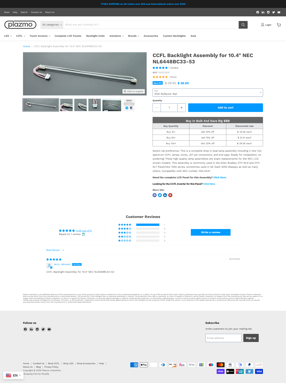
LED (7, 35)
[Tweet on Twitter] (160, 195)
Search (24, 12)
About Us (49, 12)
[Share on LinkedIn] (165, 195)
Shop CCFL (54, 363)
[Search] (243, 25)
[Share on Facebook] (155, 195)
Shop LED (68, 363)
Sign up (251, 338)
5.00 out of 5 (84, 230)
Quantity (157, 100)
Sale (193, 35)
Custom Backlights (174, 35)
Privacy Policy (51, 367)
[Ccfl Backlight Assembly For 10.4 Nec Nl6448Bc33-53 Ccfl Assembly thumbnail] (41, 104)
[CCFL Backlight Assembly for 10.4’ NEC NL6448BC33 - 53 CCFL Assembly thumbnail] (129, 104)
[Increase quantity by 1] (182, 107)
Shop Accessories (86, 363)
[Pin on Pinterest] (170, 195)
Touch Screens (39, 35)
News (6, 12)
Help (15, 12)
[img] (53, 259)
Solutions (116, 35)
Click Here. (220, 177)
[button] (160, 67)
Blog (38, 367)
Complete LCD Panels (68, 35)
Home (26, 46)
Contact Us (36, 12)
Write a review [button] (210, 232)
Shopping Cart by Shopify (36, 374)
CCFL (19, 35)
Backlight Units (95, 35)
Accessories (151, 35)
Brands (132, 35)
